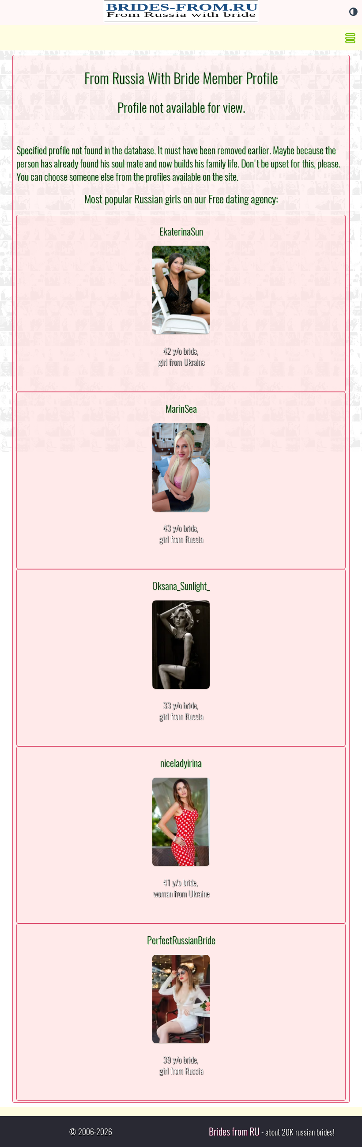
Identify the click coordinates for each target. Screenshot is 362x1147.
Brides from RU (234, 1131)
